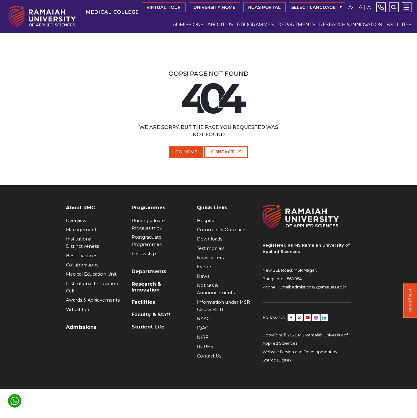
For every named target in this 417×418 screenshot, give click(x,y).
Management (81, 230)
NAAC (203, 318)
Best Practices (81, 255)
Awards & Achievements (93, 300)
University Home (214, 7)
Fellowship (144, 253)
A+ (370, 7)
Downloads (209, 239)
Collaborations (82, 265)
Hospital (206, 220)
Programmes (255, 25)
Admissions (188, 25)
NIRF (202, 337)
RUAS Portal (264, 7)
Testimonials (210, 248)
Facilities (399, 25)
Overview (76, 220)
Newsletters (210, 257)
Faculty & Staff (151, 314)
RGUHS (205, 346)
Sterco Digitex (277, 360)
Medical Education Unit (91, 274)
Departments (296, 25)
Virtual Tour (164, 7)
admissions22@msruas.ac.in (319, 286)
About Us (220, 25)
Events (204, 267)
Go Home (186, 152)
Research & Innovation (351, 25)
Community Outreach (221, 230)
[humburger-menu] (407, 7)
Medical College (112, 12)
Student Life (148, 327)
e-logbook (410, 300)
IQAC (202, 328)
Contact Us (226, 152)
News (203, 276)
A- (351, 7)
